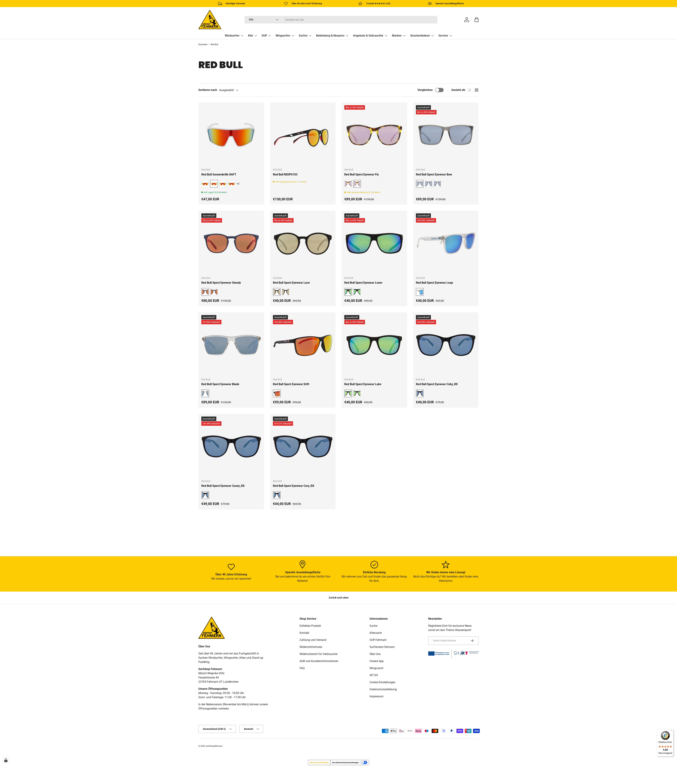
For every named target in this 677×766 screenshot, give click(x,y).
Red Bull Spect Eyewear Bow (434, 174)
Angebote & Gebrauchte (368, 35)
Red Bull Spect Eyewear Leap (434, 282)
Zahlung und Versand (313, 640)
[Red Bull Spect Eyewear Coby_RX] (446, 345)
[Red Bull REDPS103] (303, 135)
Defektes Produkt (310, 625)
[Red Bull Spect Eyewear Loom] (374, 243)
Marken (397, 35)
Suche (373, 625)
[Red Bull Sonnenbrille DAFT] (231, 135)
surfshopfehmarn (214, 746)
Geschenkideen (420, 35)
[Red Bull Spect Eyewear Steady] (231, 243)
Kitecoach (376, 633)
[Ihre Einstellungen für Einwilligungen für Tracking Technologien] (6, 760)
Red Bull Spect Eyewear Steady (221, 282)
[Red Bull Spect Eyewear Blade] (231, 345)
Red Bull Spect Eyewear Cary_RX (293, 485)
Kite (250, 35)
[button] (476, 19)
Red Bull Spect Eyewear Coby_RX (437, 384)
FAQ (302, 668)
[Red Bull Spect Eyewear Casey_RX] (231, 447)
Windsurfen (232, 35)
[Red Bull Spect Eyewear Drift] (303, 345)
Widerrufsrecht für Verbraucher (319, 654)
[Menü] (671, 731)
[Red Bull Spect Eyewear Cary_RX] (303, 447)
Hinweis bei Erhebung (319, 762)
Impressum (376, 696)
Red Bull (214, 44)
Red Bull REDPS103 (285, 174)
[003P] (428, 183)
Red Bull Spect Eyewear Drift (291, 384)
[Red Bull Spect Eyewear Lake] (374, 345)
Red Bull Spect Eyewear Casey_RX (223, 485)
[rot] (231, 183)
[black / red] (205, 183)
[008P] (357, 291)
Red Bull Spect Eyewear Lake (362, 384)
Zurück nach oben (339, 597)
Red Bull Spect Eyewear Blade (220, 384)
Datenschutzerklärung (383, 689)
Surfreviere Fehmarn (382, 647)
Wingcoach (376, 668)
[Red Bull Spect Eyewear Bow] (446, 135)
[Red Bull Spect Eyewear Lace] (303, 243)
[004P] (357, 393)
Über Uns (375, 654)
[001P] (348, 183)
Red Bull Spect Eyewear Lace (291, 282)
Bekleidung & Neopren (330, 35)
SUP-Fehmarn (378, 640)
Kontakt (304, 633)
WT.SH (374, 675)
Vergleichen (425, 90)
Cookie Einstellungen (382, 682)
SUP (264, 35)
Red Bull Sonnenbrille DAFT (218, 174)
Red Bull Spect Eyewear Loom (363, 282)
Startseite (202, 44)
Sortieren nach (207, 90)
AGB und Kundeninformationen (319, 661)
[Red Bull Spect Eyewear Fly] (374, 135)
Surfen (303, 35)
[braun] (222, 183)
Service (443, 35)
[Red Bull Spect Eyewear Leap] (446, 243)
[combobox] (341, 19)
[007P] (437, 183)
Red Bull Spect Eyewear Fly (361, 174)
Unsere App (377, 661)
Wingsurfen (283, 35)
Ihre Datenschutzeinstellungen (345, 762)
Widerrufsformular (311, 647)
